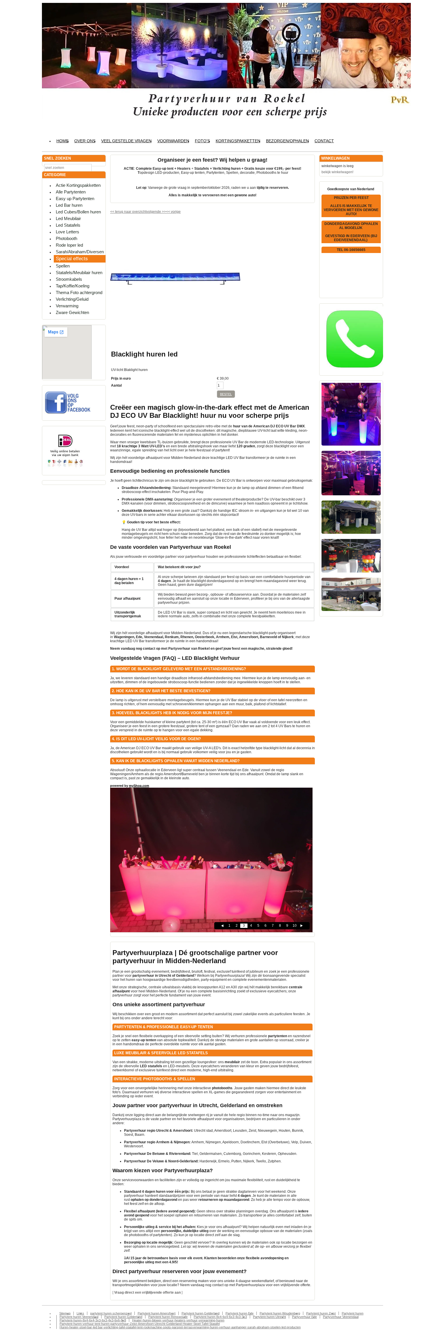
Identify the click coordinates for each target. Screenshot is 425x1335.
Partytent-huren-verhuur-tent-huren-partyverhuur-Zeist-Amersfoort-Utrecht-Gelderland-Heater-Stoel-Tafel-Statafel (140, 1323)
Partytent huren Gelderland (200, 1313)
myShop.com (139, 785)
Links (80, 1313)
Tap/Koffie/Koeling (72, 285)
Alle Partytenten (71, 191)
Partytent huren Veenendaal (79, 1317)
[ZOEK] (100, 167)
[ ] (147, 1292)
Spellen (63, 265)
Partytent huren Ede (240, 1313)
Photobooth (66, 238)
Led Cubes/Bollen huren (78, 211)
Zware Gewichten (72, 312)
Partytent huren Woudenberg (280, 1313)
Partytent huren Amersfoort (156, 1313)
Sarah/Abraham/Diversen (80, 251)
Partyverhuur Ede (304, 1317)
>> (163, 212)
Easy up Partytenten (75, 198)
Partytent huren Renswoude (168, 1317)
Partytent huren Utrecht (269, 1317)
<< (168, 212)
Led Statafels (68, 225)
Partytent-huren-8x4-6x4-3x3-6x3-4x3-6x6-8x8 (93, 1320)
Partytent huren (352, 1313)
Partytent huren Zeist (321, 1313)
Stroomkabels (69, 279)
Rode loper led (69, 245)
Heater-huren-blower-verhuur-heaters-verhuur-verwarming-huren (178, 1320)
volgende (156, 212)
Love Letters (67, 231)
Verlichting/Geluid (72, 299)
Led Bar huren (69, 205)
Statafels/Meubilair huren (79, 272)
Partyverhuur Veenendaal (341, 1317)
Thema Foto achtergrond (79, 292)
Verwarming (67, 305)
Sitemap (65, 1313)
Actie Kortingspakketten (78, 185)
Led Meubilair (68, 218)
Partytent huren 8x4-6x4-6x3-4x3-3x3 (220, 1317)
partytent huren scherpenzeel (111, 1313)
